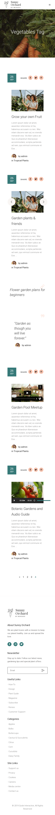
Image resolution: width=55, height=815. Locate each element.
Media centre (15, 786)
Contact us (13, 791)
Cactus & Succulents (18, 738)
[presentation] (11, 202)
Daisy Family (14, 756)
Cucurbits (13, 751)
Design (12, 689)
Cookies (12, 777)
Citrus (11, 742)
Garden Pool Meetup (26, 407)
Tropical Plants (21, 160)
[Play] (14, 500)
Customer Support (17, 712)
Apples (12, 724)
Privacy (12, 773)
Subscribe (13, 702)
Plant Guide (14, 693)
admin (24, 156)
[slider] (39, 500)
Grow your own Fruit (26, 117)
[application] (27, 500)
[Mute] (34, 500)
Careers (12, 782)
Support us (14, 768)
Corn (11, 747)
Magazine (13, 698)
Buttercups (14, 733)
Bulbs (11, 728)
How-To (12, 684)
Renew (12, 707)
